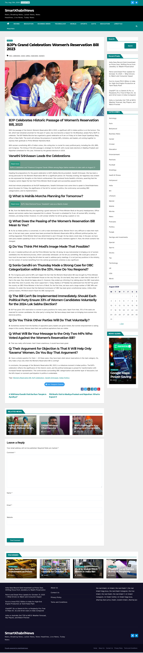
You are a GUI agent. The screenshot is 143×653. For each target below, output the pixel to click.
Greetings (112, 170)
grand (23, 55)
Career (111, 139)
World (73, 24)
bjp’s (10, 55)
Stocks (111, 253)
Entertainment (114, 154)
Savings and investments (118, 237)
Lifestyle (118, 24)
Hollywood (113, 180)
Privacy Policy (56, 597)
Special (111, 242)
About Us (54, 588)
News (111, 216)
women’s (41, 55)
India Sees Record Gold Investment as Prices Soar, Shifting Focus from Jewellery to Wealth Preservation (122, 64)
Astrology (112, 118)
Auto (93, 24)
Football (112, 165)
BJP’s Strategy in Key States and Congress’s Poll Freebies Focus (87, 428)
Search (111, 39)
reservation (34, 55)
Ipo (110, 191)
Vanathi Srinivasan (51, 378)
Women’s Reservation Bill (22, 378)
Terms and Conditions (59, 602)
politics (28, 55)
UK (110, 268)
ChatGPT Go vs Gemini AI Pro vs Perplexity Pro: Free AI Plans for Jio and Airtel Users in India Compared (122, 93)
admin (118, 380)
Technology (60, 24)
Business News (44, 24)
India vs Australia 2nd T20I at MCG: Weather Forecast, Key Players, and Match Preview (122, 102)
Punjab (111, 232)
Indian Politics (64, 378)
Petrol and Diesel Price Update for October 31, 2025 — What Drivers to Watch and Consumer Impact (122, 74)
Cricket (111, 144)
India (111, 185)
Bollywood (113, 129)
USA (110, 273)
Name (9, 493)
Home (95, 648)
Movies (17, 24)
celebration (16, 55)
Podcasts (112, 222)
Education (28, 24)
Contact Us (55, 592)
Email (9, 505)
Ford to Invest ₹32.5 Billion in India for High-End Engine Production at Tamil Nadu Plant (122, 83)
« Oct (122, 324)
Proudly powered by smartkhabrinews (16, 648)
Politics (10, 29)
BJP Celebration (38, 378)
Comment (11, 452)
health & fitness (115, 175)
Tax (110, 258)
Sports (84, 24)
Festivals (112, 160)
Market (111, 201)
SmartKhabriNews (19, 10)
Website (10, 517)
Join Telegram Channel (55, 384)
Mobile (111, 206)
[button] (136, 26)
